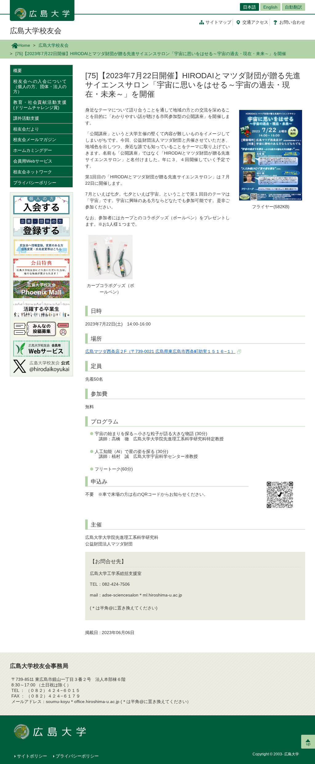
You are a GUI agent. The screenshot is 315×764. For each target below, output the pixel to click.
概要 (17, 70)
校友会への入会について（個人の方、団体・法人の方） (39, 86)
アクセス (255, 22)
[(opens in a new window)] (41, 366)
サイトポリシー (32, 756)
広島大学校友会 (36, 30)
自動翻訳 (293, 7)
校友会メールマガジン (34, 139)
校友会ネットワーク (32, 171)
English (270, 7)
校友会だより (26, 129)
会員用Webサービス (32, 161)
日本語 (249, 7)
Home (24, 45)
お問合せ (292, 22)
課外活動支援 (26, 118)
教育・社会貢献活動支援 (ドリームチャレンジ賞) (39, 105)
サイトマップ (218, 22)
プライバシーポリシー (34, 182)
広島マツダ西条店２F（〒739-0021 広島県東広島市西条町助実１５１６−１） (160, 351)
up (308, 744)
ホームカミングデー (34, 150)
